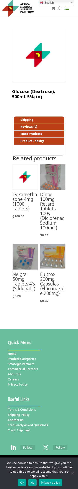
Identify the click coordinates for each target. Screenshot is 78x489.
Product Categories (22, 359)
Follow (27, 447)
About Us (14, 374)
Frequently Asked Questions (28, 425)
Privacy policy (50, 482)
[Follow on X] (45, 447)
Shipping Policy (18, 414)
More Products (31, 134)
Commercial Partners (23, 369)
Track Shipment (19, 430)
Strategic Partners (21, 364)
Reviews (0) (28, 126)
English (49, 2)
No (33, 482)
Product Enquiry (32, 141)
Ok (22, 482)
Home (12, 353)
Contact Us (15, 420)
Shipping (26, 119)
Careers (13, 379)
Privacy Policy (18, 384)
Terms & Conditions (22, 409)
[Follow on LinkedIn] (13, 447)
